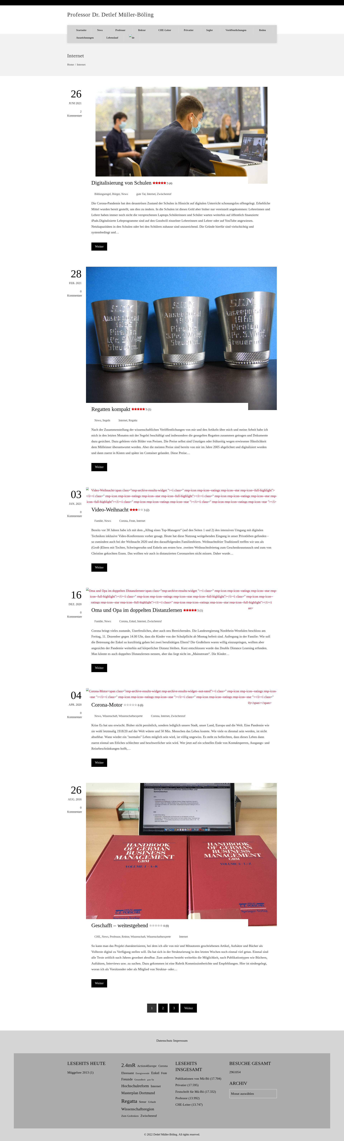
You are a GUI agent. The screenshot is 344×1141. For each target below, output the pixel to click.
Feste (132, 521)
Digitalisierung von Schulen (131, 183)
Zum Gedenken (130, 1115)
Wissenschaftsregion (137, 1109)
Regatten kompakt (121, 409)
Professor (120, 30)
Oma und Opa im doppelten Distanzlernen (147, 610)
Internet (151, 194)
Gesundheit (139, 1079)
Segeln (106, 420)
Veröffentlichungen (236, 30)
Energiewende (142, 1073)
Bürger (116, 194)
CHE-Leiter (164, 30)
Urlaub (152, 1101)
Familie (98, 521)
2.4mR (128, 1065)
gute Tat (140, 194)
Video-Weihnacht (120, 509)
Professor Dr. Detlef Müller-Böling (110, 14)
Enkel (132, 621)
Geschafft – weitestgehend (130, 925)
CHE (97, 936)
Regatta (133, 420)
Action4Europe (147, 1066)
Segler (209, 30)
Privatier (189, 30)
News (100, 30)
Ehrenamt (127, 1073)
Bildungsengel (102, 194)
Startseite (81, 30)
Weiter (99, 246)
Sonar (142, 1102)
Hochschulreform (135, 1086)
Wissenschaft (109, 716)
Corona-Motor (117, 705)
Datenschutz (164, 1040)
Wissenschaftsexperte (131, 716)
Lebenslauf (112, 37)
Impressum (180, 1040)
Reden (262, 30)
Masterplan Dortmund (138, 1093)
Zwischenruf (164, 194)
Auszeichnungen (85, 37)
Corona (123, 521)
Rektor (142, 30)
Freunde (127, 1079)
